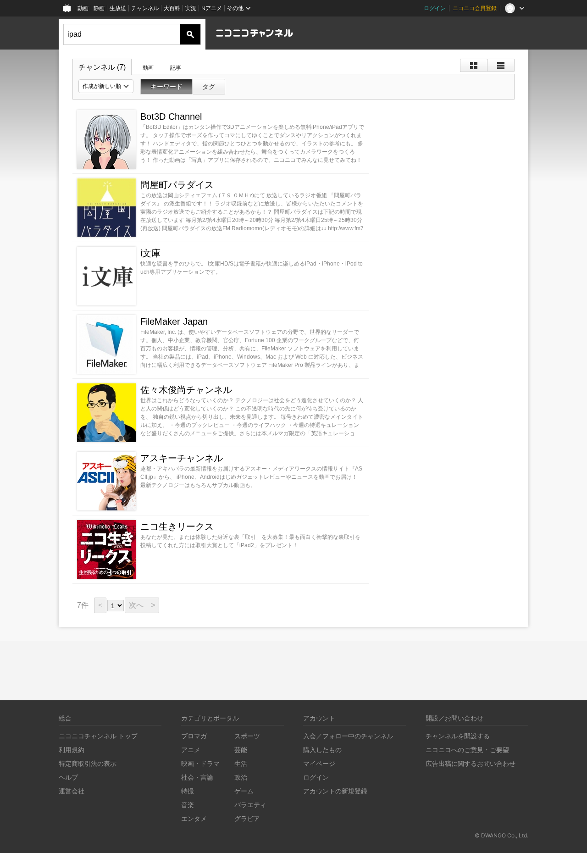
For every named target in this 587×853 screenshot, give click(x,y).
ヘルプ (68, 777)
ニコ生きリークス (177, 526)
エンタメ (194, 818)
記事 (175, 68)
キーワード (166, 86)
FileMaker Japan (174, 321)
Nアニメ (211, 8)
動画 (83, 8)
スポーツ (247, 736)
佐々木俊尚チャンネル (186, 390)
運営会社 (71, 791)
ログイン (435, 8)
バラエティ (250, 805)
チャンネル (145, 8)
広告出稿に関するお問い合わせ (470, 763)
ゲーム (244, 791)
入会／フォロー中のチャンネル (348, 736)
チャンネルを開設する (458, 736)
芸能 (240, 749)
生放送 (118, 8)
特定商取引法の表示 (87, 763)
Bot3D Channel (171, 116)
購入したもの (322, 749)
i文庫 (150, 253)
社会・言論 (197, 777)
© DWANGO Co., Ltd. (501, 835)
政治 (240, 777)
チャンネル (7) (102, 67)
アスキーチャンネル (181, 458)
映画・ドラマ (200, 763)
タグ (208, 86)
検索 (190, 34)
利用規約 (71, 749)
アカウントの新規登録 (335, 791)
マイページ (319, 763)
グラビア (247, 818)
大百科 (172, 8)
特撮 (187, 791)
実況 (190, 8)
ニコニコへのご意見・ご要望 (467, 749)
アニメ (190, 749)
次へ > (142, 605)
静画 (99, 8)
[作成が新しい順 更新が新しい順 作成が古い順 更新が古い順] (105, 86)
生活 (240, 763)
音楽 (187, 805)
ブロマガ (194, 736)
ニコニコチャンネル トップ (98, 736)
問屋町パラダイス (177, 185)
